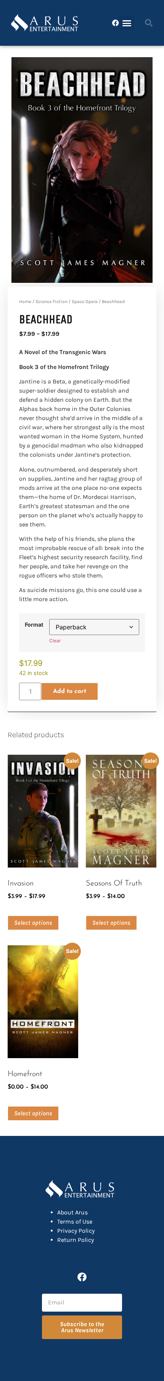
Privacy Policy (76, 1230)
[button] (127, 23)
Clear (55, 640)
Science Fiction (51, 301)
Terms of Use (74, 1221)
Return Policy (75, 1239)
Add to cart (69, 691)
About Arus (72, 1212)
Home (25, 301)
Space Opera (85, 301)
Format (34, 624)
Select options (33, 922)
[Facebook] (115, 23)
